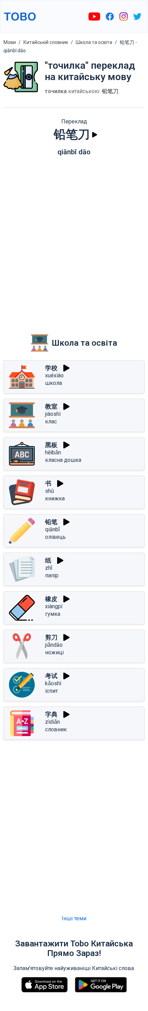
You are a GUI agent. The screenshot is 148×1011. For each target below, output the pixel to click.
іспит (51, 691)
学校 (51, 367)
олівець (55, 537)
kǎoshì (53, 683)
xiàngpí (53, 606)
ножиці (54, 652)
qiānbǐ (52, 529)
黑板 (51, 444)
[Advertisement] (74, 240)
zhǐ (48, 568)
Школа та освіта (94, 42)
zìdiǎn (52, 722)
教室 (51, 406)
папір (52, 575)
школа (53, 383)
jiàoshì (53, 414)
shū (49, 491)
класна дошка (63, 460)
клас (51, 421)
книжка (55, 498)
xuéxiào (54, 375)
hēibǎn (53, 452)
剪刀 (51, 637)
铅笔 (51, 521)
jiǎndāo (54, 645)
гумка (52, 614)
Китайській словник (45, 42)
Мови (9, 42)
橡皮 (51, 598)
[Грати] (94, 135)
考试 (51, 675)
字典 (51, 714)
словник (56, 729)
